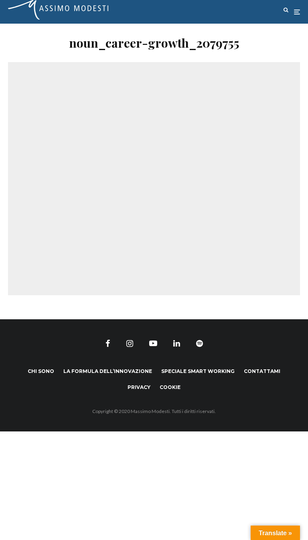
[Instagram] (129, 343)
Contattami (262, 371)
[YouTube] (153, 343)
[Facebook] (107, 343)
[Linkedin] (176, 343)
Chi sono (41, 371)
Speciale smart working (198, 371)
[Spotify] (199, 343)
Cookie (170, 387)
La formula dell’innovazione (107, 371)
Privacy (139, 387)
